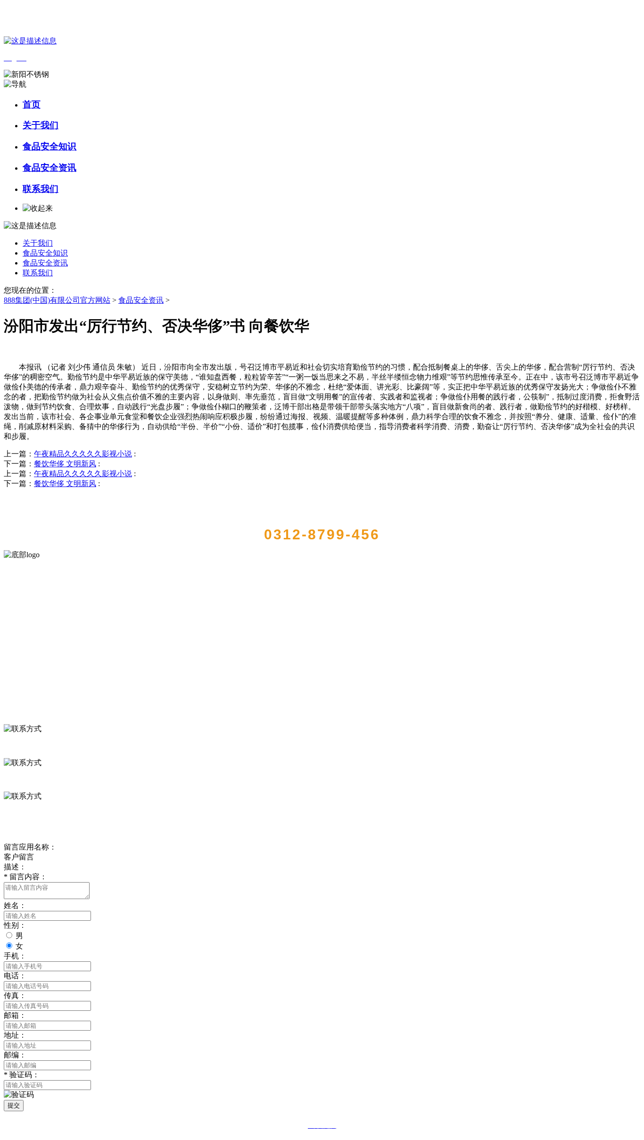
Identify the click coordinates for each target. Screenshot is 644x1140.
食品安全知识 (49, 146)
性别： (15, 925)
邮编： (15, 1055)
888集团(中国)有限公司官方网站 (57, 300)
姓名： (15, 905)
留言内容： (25, 877)
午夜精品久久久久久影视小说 (83, 454)
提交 (14, 1105)
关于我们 (40, 125)
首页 (32, 104)
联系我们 (40, 189)
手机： (15, 956)
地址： (15, 1035)
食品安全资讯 (49, 168)
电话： (15, 976)
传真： (15, 995)
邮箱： (15, 1015)
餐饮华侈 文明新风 (65, 464)
